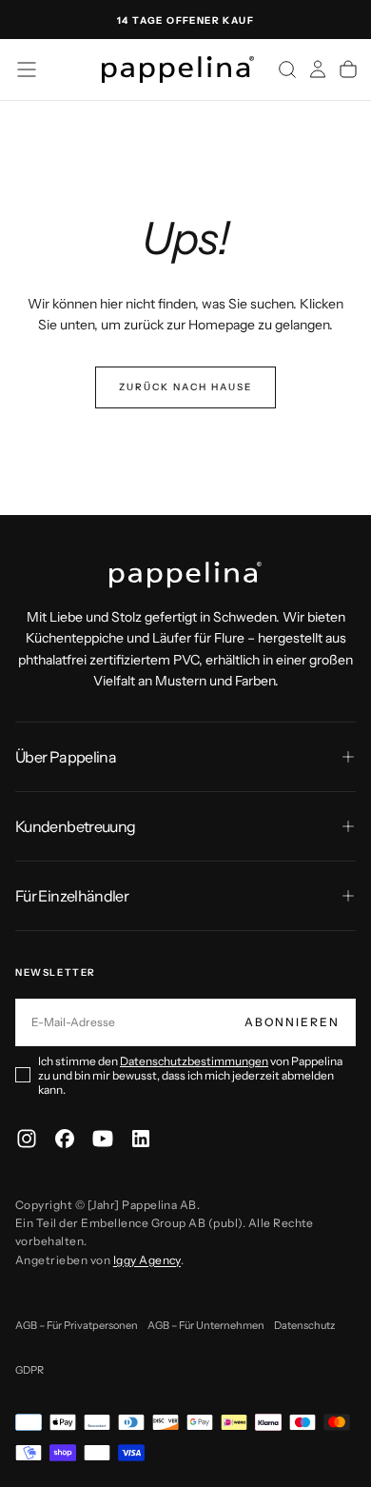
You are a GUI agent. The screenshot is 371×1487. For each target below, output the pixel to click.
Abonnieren (292, 1022)
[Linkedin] (140, 1138)
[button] (26, 69)
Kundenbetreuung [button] (75, 826)
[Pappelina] (185, 575)
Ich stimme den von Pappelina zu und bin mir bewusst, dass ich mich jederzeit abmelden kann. (190, 1075)
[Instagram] (26, 1138)
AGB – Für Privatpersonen (76, 1325)
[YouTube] (102, 1138)
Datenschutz (304, 1325)
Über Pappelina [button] (65, 756)
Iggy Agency (147, 1260)
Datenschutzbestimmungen (194, 1061)
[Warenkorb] (348, 69)
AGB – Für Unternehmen (205, 1325)
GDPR (29, 1370)
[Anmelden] (317, 69)
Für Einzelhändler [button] (71, 895)
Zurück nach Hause (185, 387)
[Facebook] (64, 1138)
